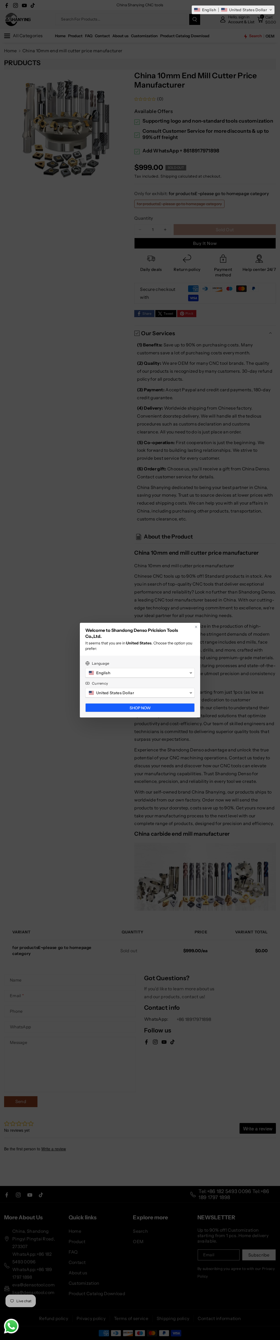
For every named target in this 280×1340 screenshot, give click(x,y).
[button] (233, 9)
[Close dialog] (196, 627)
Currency (100, 683)
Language (100, 663)
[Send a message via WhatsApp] (11, 1326)
